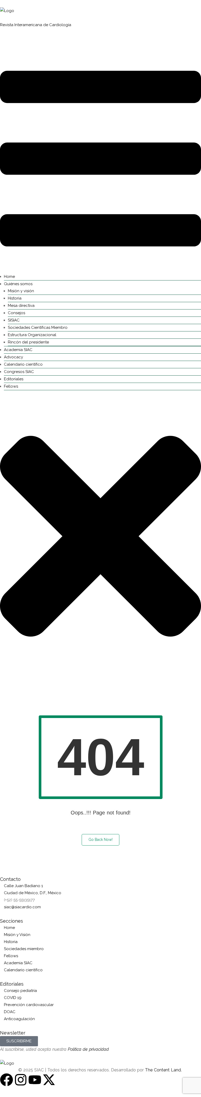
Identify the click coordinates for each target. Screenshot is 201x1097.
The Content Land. (164, 1069)
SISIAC (14, 320)
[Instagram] (20, 1079)
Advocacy (13, 357)
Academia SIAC (18, 349)
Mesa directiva (21, 305)
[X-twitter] (48, 1079)
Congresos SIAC (19, 371)
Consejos (16, 313)
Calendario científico (23, 364)
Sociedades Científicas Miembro (38, 327)
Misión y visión (21, 291)
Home (9, 276)
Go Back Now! (100, 839)
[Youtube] (34, 1079)
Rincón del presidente (28, 342)
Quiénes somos (18, 284)
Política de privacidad (88, 1049)
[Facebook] (6, 1079)
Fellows (11, 386)
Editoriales (13, 379)
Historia (14, 298)
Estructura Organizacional (32, 334)
